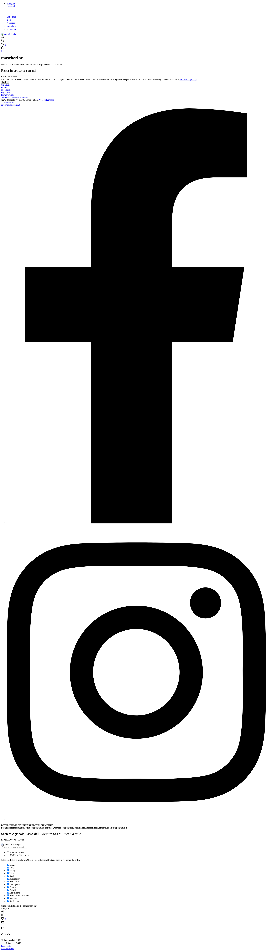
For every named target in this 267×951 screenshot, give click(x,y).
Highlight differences (19, 855)
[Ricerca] (133, 41)
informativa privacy (188, 79)
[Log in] (2, 37)
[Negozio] (133, 915)
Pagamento (6, 946)
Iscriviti (5, 82)
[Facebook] (136, 522)
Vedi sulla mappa (46, 100)
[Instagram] (136, 820)
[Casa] (133, 911)
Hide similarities (16, 852)
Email (3, 76)
